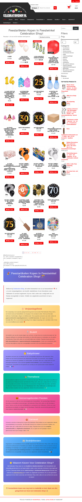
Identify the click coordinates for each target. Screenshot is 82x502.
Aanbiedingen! (7, 22)
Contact (15, 22)
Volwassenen (30, 19)
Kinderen (22, 19)
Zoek (75, 28)
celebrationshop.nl (18, 472)
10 (35, 252)
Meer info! (10, 62)
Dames (10, 19)
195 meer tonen (64, 73)
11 (37, 252)
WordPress (36, 499)
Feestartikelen (40, 19)
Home (4, 19)
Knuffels (57, 19)
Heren (16, 19)
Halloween (49, 19)
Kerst (63, 19)
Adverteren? (71, 19)
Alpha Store (49, 499)
